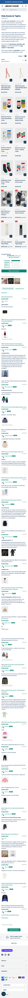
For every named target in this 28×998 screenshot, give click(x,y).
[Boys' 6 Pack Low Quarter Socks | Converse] (7, 198)
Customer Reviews (6, 254)
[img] (14, 256)
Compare (20, 56)
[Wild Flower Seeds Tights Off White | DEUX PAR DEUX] (21, 73)
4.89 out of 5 (18, 255)
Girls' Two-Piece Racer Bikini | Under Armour (15, 722)
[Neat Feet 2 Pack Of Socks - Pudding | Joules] (21, 135)
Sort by (3, 59)
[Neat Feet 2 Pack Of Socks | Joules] (21, 168)
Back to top (14, 943)
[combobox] (14, 9)
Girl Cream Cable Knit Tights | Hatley (6, 242)
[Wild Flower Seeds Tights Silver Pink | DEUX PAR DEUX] (7, 73)
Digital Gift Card (8, 296)
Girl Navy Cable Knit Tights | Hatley (20, 242)
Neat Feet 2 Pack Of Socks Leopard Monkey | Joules (20, 118)
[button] (25, 6)
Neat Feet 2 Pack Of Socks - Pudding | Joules (20, 149)
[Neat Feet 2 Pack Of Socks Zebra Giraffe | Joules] (7, 104)
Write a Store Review (14, 271)
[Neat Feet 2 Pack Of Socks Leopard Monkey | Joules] (21, 104)
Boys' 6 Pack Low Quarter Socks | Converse (5, 212)
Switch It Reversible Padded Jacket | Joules (15, 407)
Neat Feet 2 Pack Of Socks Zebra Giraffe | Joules (6, 118)
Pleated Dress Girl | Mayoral (11, 834)
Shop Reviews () (19, 288)
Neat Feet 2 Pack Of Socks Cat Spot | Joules (6, 149)
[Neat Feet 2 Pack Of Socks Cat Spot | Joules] (7, 135)
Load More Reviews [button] (14, 929)
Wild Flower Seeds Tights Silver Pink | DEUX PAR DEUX (6, 87)
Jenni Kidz (6, 994)
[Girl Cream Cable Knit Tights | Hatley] (7, 229)
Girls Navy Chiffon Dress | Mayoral (13, 500)
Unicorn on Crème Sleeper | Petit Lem (14, 451)
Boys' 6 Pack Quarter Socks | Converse (20, 212)
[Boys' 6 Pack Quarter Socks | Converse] (21, 198)
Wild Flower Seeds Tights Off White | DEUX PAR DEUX (21, 87)
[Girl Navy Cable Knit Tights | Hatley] (21, 229)
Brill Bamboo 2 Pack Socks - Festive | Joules (6, 182)
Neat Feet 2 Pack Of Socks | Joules (20, 181)
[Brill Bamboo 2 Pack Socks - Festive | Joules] (7, 167)
